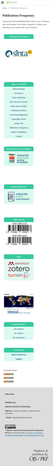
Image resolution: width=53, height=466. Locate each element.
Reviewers (18, 93)
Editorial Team (19, 89)
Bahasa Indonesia (19, 355)
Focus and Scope (19, 97)
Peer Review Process (19, 102)
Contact (19, 136)
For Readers (19, 329)
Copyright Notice (18, 119)
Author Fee (18, 123)
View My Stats (24, 313)
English (19, 359)
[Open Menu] (2, 2)
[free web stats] (13, 313)
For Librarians (19, 337)
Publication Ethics (18, 110)
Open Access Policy (19, 106)
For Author (18, 333)
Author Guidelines (18, 132)
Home (4, 8)
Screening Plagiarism (19, 115)
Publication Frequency (18, 128)
